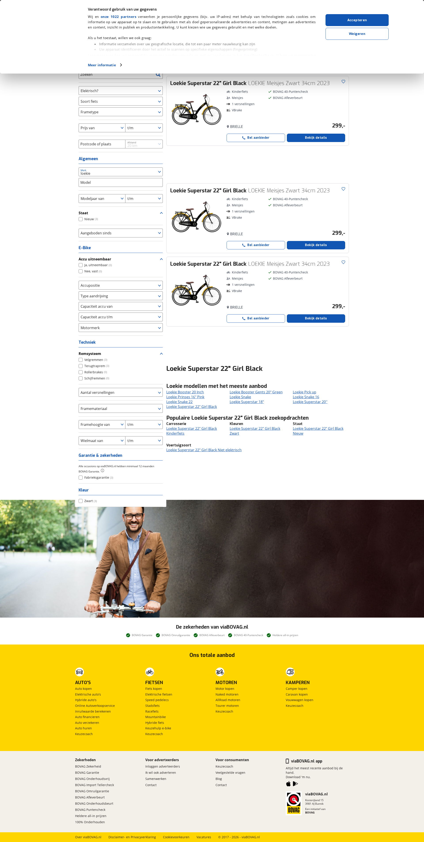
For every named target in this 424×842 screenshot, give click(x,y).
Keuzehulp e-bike (158, 728)
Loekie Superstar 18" (247, 401)
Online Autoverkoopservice (95, 706)
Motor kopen (225, 688)
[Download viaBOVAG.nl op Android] (295, 784)
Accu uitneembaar (95, 259)
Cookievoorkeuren (176, 837)
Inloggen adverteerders (162, 766)
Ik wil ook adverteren (160, 772)
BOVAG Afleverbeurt (90, 797)
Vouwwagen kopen (299, 700)
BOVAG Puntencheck (90, 810)
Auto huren (83, 728)
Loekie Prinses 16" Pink (185, 396)
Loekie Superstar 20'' (310, 401)
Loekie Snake (240, 396)
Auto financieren (87, 717)
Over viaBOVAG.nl (88, 837)
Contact (151, 785)
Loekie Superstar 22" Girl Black (191, 406)
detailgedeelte (256, 55)
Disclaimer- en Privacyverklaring (132, 837)
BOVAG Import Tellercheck (94, 785)
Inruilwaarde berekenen (93, 711)
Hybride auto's (86, 700)
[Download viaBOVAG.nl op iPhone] (288, 784)
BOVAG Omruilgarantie (92, 791)
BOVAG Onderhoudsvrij (92, 779)
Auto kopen (83, 688)
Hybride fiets (154, 723)
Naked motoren (227, 694)
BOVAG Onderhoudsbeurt (94, 803)
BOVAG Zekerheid (88, 766)
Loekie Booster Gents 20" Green (256, 392)
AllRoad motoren (228, 700)
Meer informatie (102, 65)
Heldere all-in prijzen (90, 816)
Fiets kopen (153, 688)
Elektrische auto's (88, 694)
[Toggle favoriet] (343, 81)
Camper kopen (296, 688)
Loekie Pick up (304, 392)
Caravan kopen (297, 694)
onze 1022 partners (118, 16)
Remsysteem (90, 353)
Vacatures (204, 837)
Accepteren (357, 20)
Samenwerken (155, 779)
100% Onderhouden (90, 822)
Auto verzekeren (87, 723)
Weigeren (357, 34)
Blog (219, 779)
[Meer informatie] (102, 470)
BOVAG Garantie (87, 772)
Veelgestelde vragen (230, 772)
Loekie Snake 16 (306, 396)
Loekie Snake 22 (179, 401)
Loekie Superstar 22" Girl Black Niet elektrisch (204, 450)
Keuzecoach (84, 734)
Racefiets (152, 711)
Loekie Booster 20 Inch (185, 392)
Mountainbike (155, 717)
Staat (83, 212)
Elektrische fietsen (158, 694)
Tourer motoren (227, 706)
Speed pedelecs (157, 700)
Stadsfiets (152, 706)
